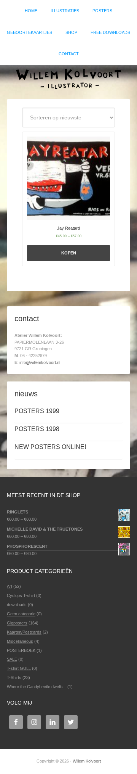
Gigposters (17, 623)
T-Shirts (14, 677)
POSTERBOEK (21, 650)
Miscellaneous (20, 641)
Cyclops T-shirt (21, 595)
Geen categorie (21, 613)
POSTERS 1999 (36, 411)
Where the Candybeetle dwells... (36, 686)
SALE (12, 659)
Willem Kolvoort (68, 78)
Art (9, 586)
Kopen (68, 253)
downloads (17, 604)
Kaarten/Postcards (24, 632)
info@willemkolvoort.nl (39, 362)
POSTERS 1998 (36, 429)
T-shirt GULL (19, 668)
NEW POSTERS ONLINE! (50, 447)
